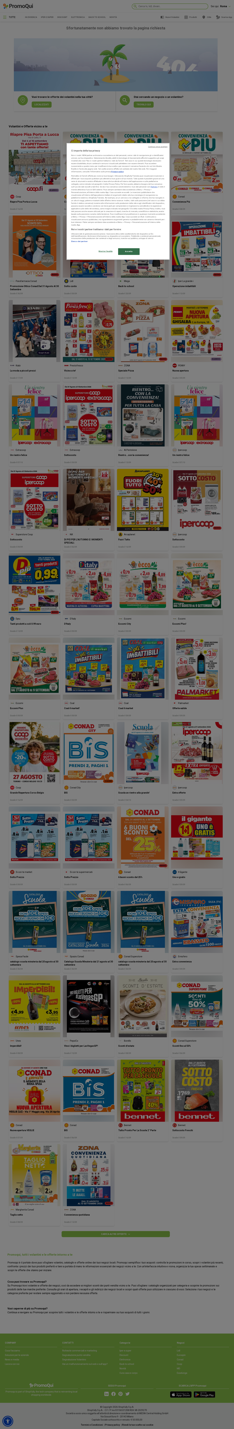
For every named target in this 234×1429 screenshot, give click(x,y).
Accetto (129, 251)
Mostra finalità (106, 251)
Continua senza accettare (157, 147)
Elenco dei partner (79, 241)
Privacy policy (117, 171)
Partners (154, 187)
